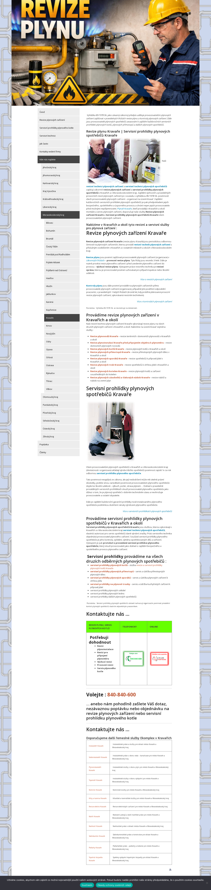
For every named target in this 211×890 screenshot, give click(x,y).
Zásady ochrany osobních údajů (114, 885)
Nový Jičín (50, 333)
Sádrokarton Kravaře (97, 836)
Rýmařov (50, 373)
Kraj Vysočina (49, 191)
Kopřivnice (51, 309)
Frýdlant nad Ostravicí (56, 270)
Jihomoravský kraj (51, 175)
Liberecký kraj (49, 206)
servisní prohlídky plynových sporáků (110, 577)
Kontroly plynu (94, 285)
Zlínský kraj (48, 436)
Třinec (49, 381)
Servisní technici (48, 135)
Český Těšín (52, 246)
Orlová (49, 357)
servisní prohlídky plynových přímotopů (112, 571)
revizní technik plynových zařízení (152, 244)
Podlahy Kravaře (95, 847)
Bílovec (49, 222)
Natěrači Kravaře (95, 826)
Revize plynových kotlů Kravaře (107, 348)
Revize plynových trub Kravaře (106, 364)
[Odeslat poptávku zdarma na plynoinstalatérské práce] (159, 658)
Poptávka (44, 444)
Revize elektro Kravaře (97, 806)
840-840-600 (121, 694)
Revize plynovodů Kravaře (104, 336)
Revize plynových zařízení (52, 119)
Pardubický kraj (50, 404)
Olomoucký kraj (50, 396)
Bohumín (50, 230)
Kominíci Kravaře (95, 790)
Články (43, 452)
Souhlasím (87, 885)
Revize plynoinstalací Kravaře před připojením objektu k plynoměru (127, 342)
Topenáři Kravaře (95, 780)
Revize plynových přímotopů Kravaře (110, 352)
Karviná (49, 301)
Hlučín (49, 286)
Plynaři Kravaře (124, 208)
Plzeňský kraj (49, 412)
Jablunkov (51, 294)
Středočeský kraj (51, 420)
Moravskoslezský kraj (53, 214)
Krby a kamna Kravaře (97, 798)
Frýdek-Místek (53, 262)
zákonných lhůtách (95, 260)
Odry (48, 341)
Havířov (49, 278)
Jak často (44, 143)
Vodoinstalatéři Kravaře (98, 757)
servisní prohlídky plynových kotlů (109, 565)
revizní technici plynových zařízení (104, 186)
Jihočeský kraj (49, 167)
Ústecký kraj (49, 428)
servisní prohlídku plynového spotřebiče (119, 473)
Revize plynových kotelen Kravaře (108, 371)
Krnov (49, 325)
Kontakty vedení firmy (50, 151)
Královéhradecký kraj (53, 199)
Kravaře (50, 317)
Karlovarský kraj (50, 183)
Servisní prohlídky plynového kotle (57, 127)
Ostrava (50, 365)
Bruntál (49, 238)
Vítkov (49, 389)
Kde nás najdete (48, 159)
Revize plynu (93, 257)
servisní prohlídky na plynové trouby (110, 584)
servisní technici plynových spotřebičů (146, 186)
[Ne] (207, 883)
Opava (49, 349)
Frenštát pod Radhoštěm (58, 254)
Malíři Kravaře (94, 816)
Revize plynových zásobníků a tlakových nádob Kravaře (120, 377)
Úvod (42, 111)
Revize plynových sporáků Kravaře (108, 358)
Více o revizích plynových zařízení (156, 279)
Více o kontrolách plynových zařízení (154, 301)
